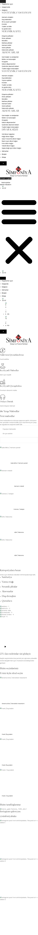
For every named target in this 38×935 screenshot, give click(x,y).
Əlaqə (4, 157)
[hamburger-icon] (3, 1)
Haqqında (5, 284)
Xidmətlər (5, 151)
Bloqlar (4, 154)
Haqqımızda (6, 7)
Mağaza (4, 10)
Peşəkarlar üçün (7, 4)
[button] (19, 231)
